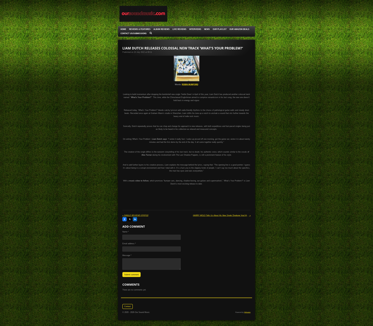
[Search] (151, 33)
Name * (125, 232)
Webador (247, 312)
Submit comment (131, 275)
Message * (126, 255)
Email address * (129, 243)
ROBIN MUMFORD (190, 84)
